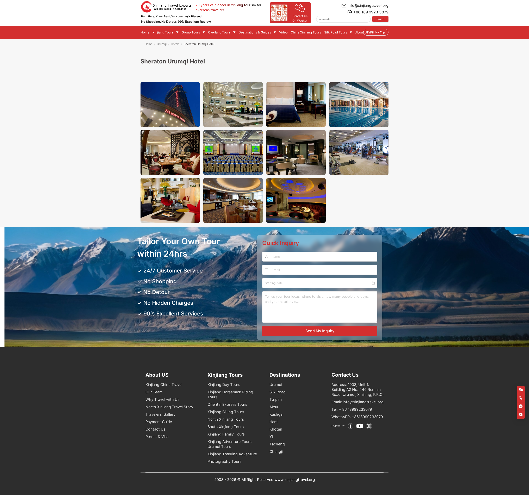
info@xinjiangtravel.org (368, 5)
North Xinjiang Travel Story (169, 407)
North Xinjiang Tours (225, 419)
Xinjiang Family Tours (226, 434)
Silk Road (277, 392)
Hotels (175, 44)
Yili (271, 436)
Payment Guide (158, 422)
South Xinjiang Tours (225, 427)
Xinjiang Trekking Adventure (232, 454)
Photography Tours (224, 461)
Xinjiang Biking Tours (225, 412)
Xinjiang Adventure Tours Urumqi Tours (229, 444)
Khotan (275, 429)
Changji (276, 451)
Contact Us (155, 429)
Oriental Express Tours (227, 404)
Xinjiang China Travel (163, 384)
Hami (273, 422)
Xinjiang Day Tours (223, 384)
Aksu (273, 407)
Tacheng (277, 444)
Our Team (154, 392)
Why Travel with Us (162, 399)
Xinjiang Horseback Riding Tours (230, 394)
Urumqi (162, 44)
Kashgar (276, 414)
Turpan (275, 399)
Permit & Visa (157, 436)
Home (149, 44)
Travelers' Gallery (160, 414)
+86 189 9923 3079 (370, 12)
